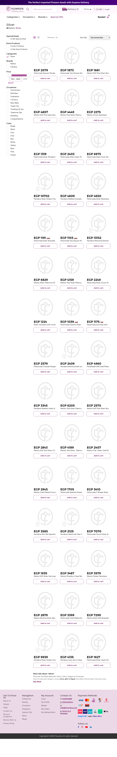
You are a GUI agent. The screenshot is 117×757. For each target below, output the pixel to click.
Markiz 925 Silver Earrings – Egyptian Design (52, 576)
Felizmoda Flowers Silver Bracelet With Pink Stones (82, 325)
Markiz (13, 64)
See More (37, 682)
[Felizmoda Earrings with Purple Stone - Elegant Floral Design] (98, 307)
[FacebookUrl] (78, 727)
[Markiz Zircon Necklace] (98, 97)
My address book (48, 712)
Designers (26, 709)
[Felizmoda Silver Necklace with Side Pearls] (98, 181)
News (24, 716)
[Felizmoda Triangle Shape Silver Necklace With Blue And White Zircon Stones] (45, 349)
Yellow (13, 145)
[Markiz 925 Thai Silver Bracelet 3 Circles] (98, 391)
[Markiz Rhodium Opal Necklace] (72, 559)
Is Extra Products (17, 46)
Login (100, 9)
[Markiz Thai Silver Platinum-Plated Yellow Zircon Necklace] (72, 391)
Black (12, 129)
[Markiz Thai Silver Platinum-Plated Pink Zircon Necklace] (72, 265)
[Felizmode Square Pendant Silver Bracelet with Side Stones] (45, 55)
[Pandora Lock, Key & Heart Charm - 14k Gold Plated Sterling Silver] (72, 642)
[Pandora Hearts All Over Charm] (72, 517)
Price (8, 72)
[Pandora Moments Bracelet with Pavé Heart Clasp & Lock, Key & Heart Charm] (98, 223)
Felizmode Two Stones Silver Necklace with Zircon (81, 73)
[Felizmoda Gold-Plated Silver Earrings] (72, 600)
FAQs (5, 708)
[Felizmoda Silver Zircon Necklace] (98, 265)
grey (12, 132)
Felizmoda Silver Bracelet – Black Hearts (50, 241)
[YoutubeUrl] (86, 727)
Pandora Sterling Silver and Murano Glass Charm (81, 366)
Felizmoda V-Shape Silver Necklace (101, 492)
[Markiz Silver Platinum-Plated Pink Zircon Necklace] (45, 265)
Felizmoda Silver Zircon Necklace (101, 283)
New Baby (14, 103)
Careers (6, 704)
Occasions (28, 17)
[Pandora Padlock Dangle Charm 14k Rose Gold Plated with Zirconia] (72, 181)
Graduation (14, 96)
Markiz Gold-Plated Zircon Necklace (49, 492)
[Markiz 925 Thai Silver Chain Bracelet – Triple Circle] (45, 433)
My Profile (45, 702)
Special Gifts (57, 17)
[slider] (10, 75)
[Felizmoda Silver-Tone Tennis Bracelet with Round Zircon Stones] (98, 139)
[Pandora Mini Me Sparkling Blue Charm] (45, 517)
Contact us (7, 711)
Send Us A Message (65, 712)
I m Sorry (14, 100)
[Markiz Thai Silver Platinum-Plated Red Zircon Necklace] (72, 97)
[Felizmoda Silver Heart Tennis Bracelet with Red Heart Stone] (72, 139)
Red (12, 139)
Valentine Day (16, 112)
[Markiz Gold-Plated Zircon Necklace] (45, 475)
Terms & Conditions (7, 715)
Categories (12, 17)
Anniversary (15, 90)
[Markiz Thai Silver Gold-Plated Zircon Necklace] (98, 433)
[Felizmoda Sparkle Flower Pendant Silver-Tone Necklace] (72, 475)
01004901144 (67, 702)
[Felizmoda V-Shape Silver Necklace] (98, 475)
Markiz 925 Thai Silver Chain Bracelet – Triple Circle (55, 450)
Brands (41, 17)
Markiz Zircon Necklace (97, 115)
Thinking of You (17, 109)
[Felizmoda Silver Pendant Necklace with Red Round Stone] (45, 139)
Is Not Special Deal (18, 39)
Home (11, 28)
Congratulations (16, 119)
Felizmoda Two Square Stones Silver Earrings (79, 241)
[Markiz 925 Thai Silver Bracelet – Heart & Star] (98, 55)
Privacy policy (9, 723)
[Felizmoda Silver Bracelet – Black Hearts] (45, 223)
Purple (13, 155)
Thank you (14, 106)
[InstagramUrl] (82, 727)
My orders (45, 709)
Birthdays (14, 93)
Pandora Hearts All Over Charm (73, 534)
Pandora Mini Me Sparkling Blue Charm (51, 534)
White (12, 142)
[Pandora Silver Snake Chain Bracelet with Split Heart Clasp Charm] (45, 181)
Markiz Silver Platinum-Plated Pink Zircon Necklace (55, 283)
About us (7, 701)
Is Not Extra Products (19, 49)
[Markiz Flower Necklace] (98, 559)
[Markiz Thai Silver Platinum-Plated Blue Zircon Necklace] (72, 433)
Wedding (14, 116)
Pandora (13, 67)
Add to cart (45, 78)
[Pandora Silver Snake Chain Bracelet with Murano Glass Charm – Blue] (45, 642)
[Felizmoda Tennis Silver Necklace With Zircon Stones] (98, 517)
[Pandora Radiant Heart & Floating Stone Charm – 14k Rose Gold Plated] (45, 391)
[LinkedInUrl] (91, 727)
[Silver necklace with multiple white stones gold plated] (45, 307)
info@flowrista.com (68, 708)
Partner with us (9, 720)
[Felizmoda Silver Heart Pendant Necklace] (98, 642)
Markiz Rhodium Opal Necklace (73, 576)
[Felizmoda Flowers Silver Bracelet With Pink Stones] (72, 307)
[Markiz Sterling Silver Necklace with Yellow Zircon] (45, 600)
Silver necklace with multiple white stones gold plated (57, 325)
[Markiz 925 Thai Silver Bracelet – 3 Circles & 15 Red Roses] (45, 97)
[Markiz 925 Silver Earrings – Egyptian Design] (45, 559)
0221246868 (67, 699)
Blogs (24, 719)
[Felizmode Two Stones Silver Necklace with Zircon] (72, 55)
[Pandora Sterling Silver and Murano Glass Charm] (72, 349)
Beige (12, 126)
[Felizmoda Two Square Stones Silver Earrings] (72, 223)
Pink (12, 152)
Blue (12, 148)
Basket (44, 706)
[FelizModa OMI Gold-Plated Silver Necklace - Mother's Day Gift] (98, 349)
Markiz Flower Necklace (97, 576)
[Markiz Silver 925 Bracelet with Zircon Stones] (98, 600)
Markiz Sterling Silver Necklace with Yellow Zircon (55, 618)
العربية (107, 9)
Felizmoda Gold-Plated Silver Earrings (76, 618)
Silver (12, 56)
